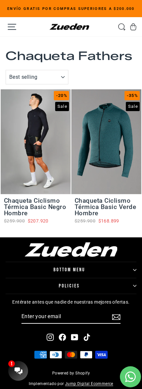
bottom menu (69, 270)
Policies (69, 286)
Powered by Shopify (71, 373)
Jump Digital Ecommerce (89, 383)
